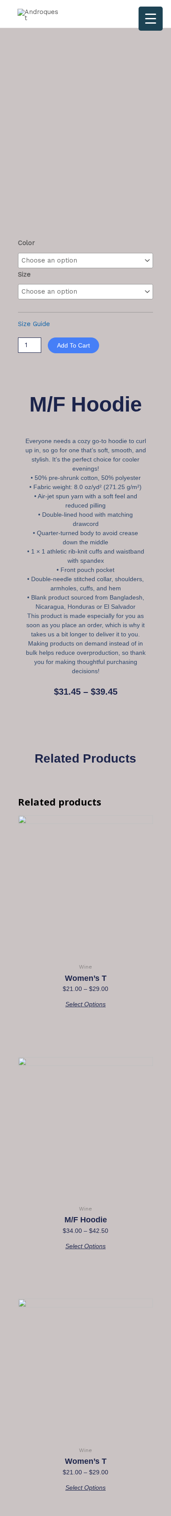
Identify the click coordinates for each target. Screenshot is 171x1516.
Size (24, 274)
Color (26, 243)
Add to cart (73, 345)
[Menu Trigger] (151, 19)
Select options (85, 1004)
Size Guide (34, 324)
